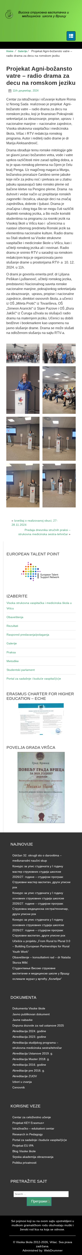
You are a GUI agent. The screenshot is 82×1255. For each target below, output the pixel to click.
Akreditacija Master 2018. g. (31, 1059)
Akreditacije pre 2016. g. (28, 1070)
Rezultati (12, 626)
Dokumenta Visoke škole (28, 1008)
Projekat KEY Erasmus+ (28, 1122)
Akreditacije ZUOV (24, 1076)
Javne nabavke (22, 1020)
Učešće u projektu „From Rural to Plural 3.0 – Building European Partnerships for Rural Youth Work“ (41, 946)
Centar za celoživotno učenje (31, 1117)
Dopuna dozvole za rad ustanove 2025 (38, 1025)
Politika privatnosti (24, 1162)
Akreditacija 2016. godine (29, 1064)
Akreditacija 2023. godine (29, 1036)
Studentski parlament (21, 669)
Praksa (11, 652)
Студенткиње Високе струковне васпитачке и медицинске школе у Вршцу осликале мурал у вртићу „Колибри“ (40, 973)
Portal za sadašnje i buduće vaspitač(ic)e (34, 678)
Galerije (22, 51)
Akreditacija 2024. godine (29, 1031)
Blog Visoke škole (24, 1151)
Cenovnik (18, 1087)
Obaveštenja (15, 617)
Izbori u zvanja (22, 1081)
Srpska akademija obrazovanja (32, 1156)
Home (9, 51)
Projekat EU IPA (22, 1145)
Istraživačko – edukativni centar (33, 1128)
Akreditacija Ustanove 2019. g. (32, 1053)
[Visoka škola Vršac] (39, 14)
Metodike (13, 661)
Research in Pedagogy (27, 1134)
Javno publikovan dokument (31, 1014)
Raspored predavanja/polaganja (28, 634)
